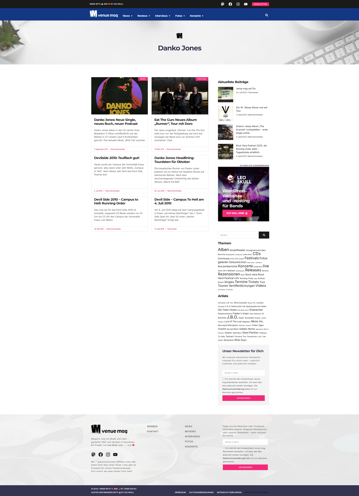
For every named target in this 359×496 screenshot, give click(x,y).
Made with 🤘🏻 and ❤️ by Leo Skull (106, 4)
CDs (257, 253)
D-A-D (228, 306)
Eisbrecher (256, 309)
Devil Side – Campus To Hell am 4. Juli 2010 (179, 201)
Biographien (230, 254)
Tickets (253, 282)
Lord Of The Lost (232, 321)
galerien (223, 262)
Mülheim (231, 270)
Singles (229, 282)
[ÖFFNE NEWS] (131, 16)
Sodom (228, 332)
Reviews (265, 271)
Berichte (221, 254)
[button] (266, 15)
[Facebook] (230, 4)
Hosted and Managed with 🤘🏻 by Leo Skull (112, 492)
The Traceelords (250, 336)
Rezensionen (229, 274)
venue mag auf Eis (246, 88)
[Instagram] (237, 4)
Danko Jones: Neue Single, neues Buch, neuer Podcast (116, 122)
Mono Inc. (257, 321)
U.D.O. (259, 337)
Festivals (252, 258)
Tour (262, 282)
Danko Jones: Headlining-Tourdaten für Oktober (174, 160)
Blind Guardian (240, 303)
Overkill (222, 328)
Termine (241, 282)
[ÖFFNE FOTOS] (184, 16)
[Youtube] (245, 4)
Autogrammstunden (256, 250)
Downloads (224, 258)
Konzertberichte (227, 266)
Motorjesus (233, 325)
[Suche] (264, 235)
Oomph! (248, 325)
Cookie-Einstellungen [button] (256, 492)
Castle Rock (247, 254)
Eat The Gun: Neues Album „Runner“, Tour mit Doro (175, 122)
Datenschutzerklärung (233, 389)
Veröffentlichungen (242, 285)
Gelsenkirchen (238, 262)
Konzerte (245, 266)
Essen (241, 259)
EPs (237, 258)
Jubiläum (258, 262)
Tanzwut (238, 336)
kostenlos (258, 266)
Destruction (236, 306)
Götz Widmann (255, 314)
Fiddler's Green (241, 313)
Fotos (263, 258)
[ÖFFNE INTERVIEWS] (169, 16)
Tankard (230, 336)
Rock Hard (251, 274)
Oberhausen (240, 271)
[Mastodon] (222, 4)
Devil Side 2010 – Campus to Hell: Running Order (116, 201)
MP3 (225, 271)
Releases (253, 270)
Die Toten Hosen (227, 309)
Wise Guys (240, 339)
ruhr (236, 278)
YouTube (229, 290)
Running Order (246, 278)
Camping (238, 254)
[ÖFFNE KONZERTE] (202, 16)
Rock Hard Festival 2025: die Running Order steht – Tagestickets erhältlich (251, 149)
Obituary (242, 325)
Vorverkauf (221, 290)
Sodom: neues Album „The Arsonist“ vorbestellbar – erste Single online (252, 129)
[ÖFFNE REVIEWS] (149, 16)
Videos (261, 286)
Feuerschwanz (225, 313)
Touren (223, 285)
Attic (231, 303)
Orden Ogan (258, 325)
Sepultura (259, 329)
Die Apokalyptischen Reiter (254, 306)
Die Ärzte (241, 310)
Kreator (257, 318)
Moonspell (222, 325)
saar (255, 278)
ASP (227, 303)
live (266, 266)
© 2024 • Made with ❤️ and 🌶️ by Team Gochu (113, 489)
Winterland (229, 340)
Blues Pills (252, 303)
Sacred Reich (233, 329)
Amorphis (221, 303)
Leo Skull (112, 445)
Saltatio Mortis (247, 328)
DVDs (232, 259)
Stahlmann (237, 333)
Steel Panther (250, 332)
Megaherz (246, 322)
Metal (220, 271)
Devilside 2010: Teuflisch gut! (116, 158)
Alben (223, 249)
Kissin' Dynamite (246, 318)
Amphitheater (237, 250)
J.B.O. (232, 317)
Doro (247, 310)
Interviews (251, 262)
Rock (243, 275)
